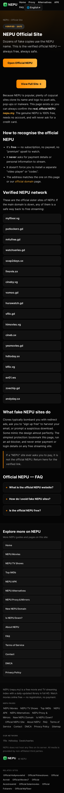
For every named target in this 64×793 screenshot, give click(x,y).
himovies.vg (13, 324)
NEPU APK (11, 581)
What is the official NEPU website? (31, 487)
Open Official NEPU (20, 62)
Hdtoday (13, 740)
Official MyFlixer (23, 788)
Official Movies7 (20, 779)
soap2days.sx (14, 260)
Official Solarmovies (29, 784)
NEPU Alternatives (15, 590)
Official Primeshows (38, 775)
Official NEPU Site (14, 722)
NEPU (6, 20)
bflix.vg (10, 366)
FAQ (21, 7)
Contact (9, 654)
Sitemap (56, 726)
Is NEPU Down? (13, 617)
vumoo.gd (12, 292)
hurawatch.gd (14, 303)
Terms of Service (14, 645)
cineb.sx (11, 335)
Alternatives (45, 2)
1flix (5, 740)
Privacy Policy (13, 672)
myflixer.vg (12, 218)
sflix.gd (10, 313)
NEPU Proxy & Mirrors (17, 599)
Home (22, 2)
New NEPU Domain (15, 608)
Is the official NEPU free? (25, 510)
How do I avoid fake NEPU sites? (29, 498)
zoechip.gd (13, 388)
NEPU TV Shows (14, 563)
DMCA (8, 663)
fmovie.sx (12, 271)
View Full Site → (31, 84)
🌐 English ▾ (33, 7)
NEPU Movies (12, 554)
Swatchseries (26, 740)
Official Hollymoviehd (14, 775)
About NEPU (12, 627)
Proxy (32, 2)
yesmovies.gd (14, 345)
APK (56, 2)
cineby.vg (12, 282)
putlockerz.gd (14, 228)
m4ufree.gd (13, 239)
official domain (24, 181)
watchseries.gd (15, 250)
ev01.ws (11, 377)
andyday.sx (13, 398)
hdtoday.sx (13, 356)
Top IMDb (10, 572)
